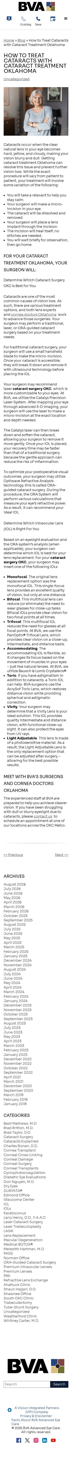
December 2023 (17, 1005)
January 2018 (15, 1104)
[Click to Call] (23, 18)
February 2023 (16, 1050)
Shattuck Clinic (17, 1285)
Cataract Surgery (18, 1137)
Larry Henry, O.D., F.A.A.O (25, 1217)
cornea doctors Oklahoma (33, 314)
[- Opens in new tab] (27, 1440)
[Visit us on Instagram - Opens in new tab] (36, 1441)
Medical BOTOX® (18, 1244)
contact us (43, 816)
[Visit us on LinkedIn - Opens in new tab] (44, 1441)
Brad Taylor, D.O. (17, 1132)
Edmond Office (17, 1195)
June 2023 (13, 1032)
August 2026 (15, 884)
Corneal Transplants (21, 1168)
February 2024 (16, 996)
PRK (7, 1276)
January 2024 (15, 1001)
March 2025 (14, 947)
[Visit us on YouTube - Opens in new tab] (53, 1441)
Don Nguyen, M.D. (19, 1182)
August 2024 (15, 969)
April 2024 (13, 987)
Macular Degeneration (23, 1240)
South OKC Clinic (19, 1298)
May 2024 (12, 983)
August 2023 (15, 1023)
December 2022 (17, 1059)
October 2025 (16, 916)
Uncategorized (17, 79)
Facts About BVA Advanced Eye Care (36, 1422)
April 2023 (13, 1041)
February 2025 (16, 952)
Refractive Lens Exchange (26, 1280)
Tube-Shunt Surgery (21, 1307)
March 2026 (14, 907)
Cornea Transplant (20, 1150)
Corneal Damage (18, 1159)
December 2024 (17, 960)
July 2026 (12, 889)
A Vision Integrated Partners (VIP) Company (37, 1410)
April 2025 (13, 943)
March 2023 (14, 1046)
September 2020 (18, 1090)
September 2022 (18, 1072)
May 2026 (12, 898)
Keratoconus (15, 1213)
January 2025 (15, 956)
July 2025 (12, 929)
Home (9, 40)
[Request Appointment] (52, 18)
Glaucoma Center (19, 1199)
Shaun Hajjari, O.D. (20, 1289)
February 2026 (16, 911)
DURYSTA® (13, 1191)
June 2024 (13, 978)
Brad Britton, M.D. (18, 1128)
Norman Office (16, 1258)
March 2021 (13, 1081)
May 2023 (12, 1037)
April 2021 (12, 1077)
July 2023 (12, 1028)
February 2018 (16, 1099)
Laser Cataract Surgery (23, 1222)
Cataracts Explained (21, 1141)
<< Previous (13, 855)
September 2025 (18, 920)
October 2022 (16, 1068)
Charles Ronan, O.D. (21, 1146)
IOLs (7, 1208)
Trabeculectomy (18, 1303)
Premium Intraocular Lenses (28, 1267)
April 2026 (13, 902)
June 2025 (13, 934)
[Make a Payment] (9, 18)
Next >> (61, 855)
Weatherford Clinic (20, 1316)
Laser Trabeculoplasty (22, 1226)
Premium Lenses (18, 1271)
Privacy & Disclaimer (36, 1416)
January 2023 (15, 1055)
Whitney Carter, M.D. (21, 1321)
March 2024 (14, 992)
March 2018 (13, 1095)
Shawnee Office (17, 1294)
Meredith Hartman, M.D (24, 1249)
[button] (66, 18)
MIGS (8, 1253)
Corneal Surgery (18, 1164)
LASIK (8, 1231)
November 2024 (17, 965)
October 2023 (16, 1014)
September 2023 (18, 1019)
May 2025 (12, 938)
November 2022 (17, 1063)
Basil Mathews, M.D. (20, 1123)
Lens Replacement (20, 1235)
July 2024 (12, 974)
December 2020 (18, 1086)
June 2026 (13, 893)
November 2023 (17, 1010)
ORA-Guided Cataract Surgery (30, 1262)
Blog (21, 40)
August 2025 (15, 925)
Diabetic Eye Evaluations (25, 1177)
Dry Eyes (11, 1186)
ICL (6, 1204)
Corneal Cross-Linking (23, 1155)
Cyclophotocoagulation (24, 1173)
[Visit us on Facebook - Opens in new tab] (18, 1441)
